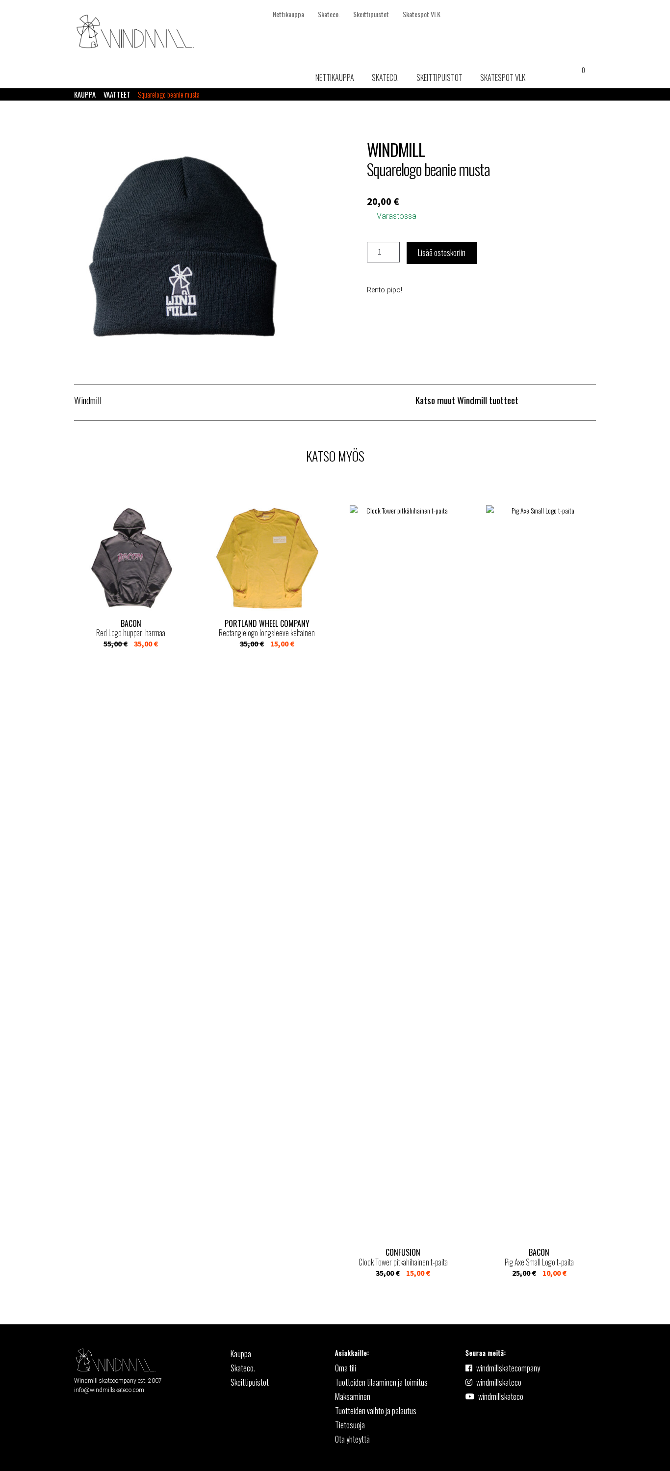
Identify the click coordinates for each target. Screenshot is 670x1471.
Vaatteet (116, 94)
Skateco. (329, 14)
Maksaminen (352, 1396)
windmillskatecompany (508, 1368)
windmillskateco (498, 1382)
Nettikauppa (288, 14)
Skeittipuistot (371, 14)
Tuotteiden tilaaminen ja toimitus (381, 1382)
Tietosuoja (350, 1425)
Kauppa (85, 94)
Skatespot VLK (421, 14)
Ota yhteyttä (352, 1439)
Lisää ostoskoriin (441, 252)
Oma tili (345, 1368)
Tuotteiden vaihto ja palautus (375, 1411)
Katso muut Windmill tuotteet (466, 400)
